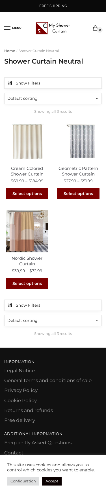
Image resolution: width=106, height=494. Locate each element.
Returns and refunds (28, 410)
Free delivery (19, 420)
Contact (13, 453)
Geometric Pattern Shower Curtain (78, 171)
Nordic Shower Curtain (27, 260)
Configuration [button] (23, 481)
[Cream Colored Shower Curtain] (27, 141)
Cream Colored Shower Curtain (27, 171)
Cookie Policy (20, 400)
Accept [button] (52, 481)
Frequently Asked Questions (38, 442)
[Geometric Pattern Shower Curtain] (78, 141)
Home (9, 51)
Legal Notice (19, 370)
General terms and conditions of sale (48, 380)
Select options (27, 193)
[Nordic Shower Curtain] (27, 231)
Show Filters (28, 83)
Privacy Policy (21, 390)
